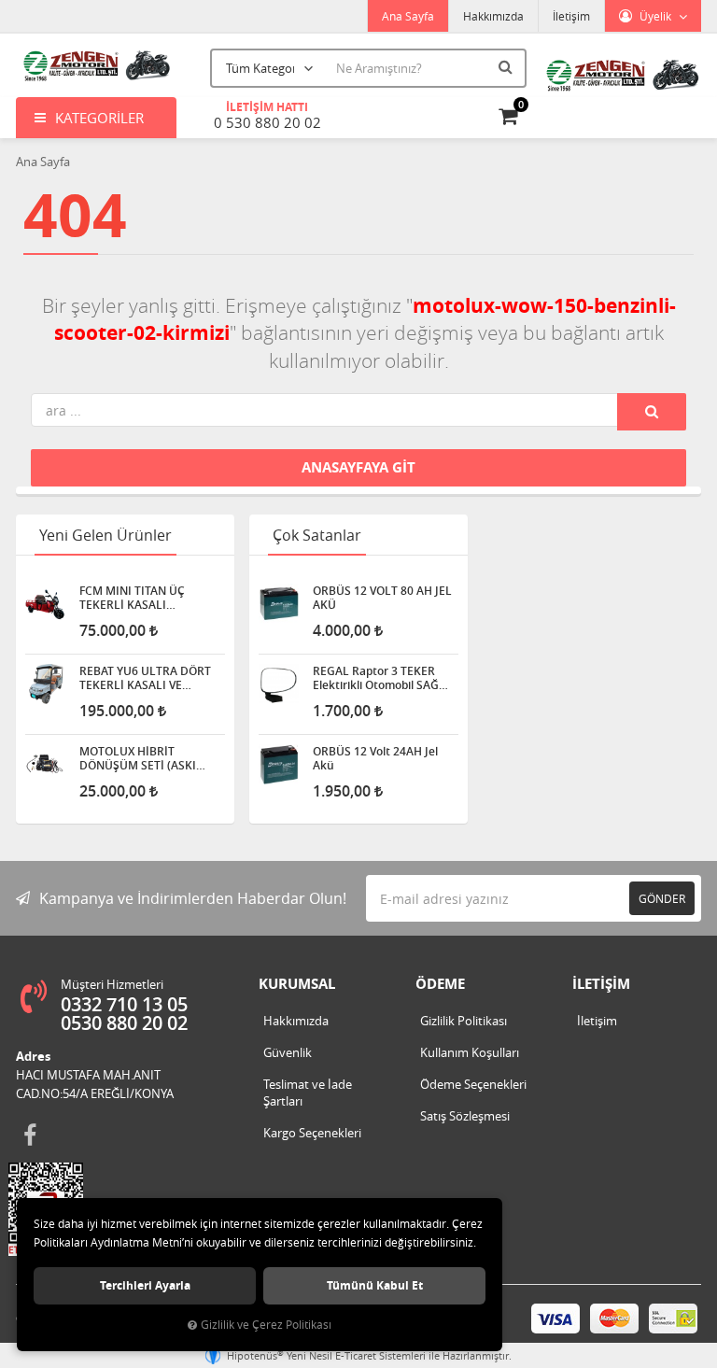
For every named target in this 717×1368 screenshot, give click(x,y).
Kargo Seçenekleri (312, 1132)
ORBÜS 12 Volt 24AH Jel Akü (375, 758)
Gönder (662, 898)
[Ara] (508, 66)
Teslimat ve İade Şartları (307, 1092)
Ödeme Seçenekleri (473, 1084)
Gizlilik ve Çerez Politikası (266, 1325)
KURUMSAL (297, 984)
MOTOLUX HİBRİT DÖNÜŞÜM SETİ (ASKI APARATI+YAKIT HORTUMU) (137, 758)
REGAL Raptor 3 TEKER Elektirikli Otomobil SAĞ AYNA (376, 678)
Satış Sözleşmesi (465, 1115)
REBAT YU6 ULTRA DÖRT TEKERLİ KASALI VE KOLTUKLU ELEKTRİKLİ (145, 678)
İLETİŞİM (601, 984)
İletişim (571, 15)
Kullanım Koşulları (469, 1052)
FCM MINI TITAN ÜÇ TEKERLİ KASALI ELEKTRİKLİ (132, 598)
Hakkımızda (493, 15)
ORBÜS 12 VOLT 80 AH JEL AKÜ (382, 598)
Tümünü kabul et (375, 1285)
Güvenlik (287, 1052)
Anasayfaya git (358, 467)
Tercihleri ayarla (145, 1285)
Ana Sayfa (408, 15)
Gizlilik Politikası (463, 1020)
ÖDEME (440, 984)
